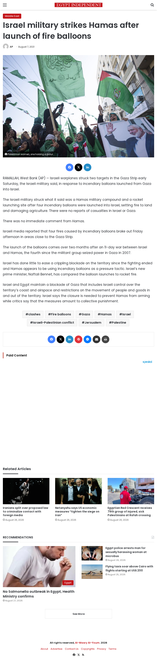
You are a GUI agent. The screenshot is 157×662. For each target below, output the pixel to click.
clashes (34, 314)
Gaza (86, 314)
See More (79, 614)
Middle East (12, 16)
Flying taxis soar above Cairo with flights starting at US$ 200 (129, 568)
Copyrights (88, 649)
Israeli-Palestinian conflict (53, 322)
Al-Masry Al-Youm (87, 643)
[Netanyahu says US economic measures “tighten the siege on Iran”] (78, 491)
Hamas (106, 314)
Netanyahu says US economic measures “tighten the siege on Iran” (77, 511)
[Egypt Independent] (78, 5)
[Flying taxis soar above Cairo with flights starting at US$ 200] (92, 571)
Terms (112, 649)
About (44, 649)
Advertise (56, 649)
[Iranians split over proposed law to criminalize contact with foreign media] (26, 491)
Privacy (101, 649)
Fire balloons (61, 314)
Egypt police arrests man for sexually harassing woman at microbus (126, 552)
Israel (126, 314)
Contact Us (71, 649)
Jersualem (93, 322)
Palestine (119, 322)
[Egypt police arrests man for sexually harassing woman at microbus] (92, 553)
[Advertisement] (78, 415)
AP (11, 46)
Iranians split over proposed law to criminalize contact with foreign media (25, 511)
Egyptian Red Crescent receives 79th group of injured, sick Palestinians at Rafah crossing (130, 511)
